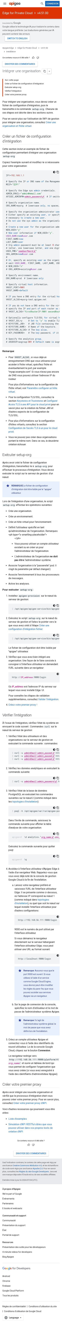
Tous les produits (10, 1295)
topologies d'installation (25, 801)
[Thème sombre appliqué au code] (54, 172)
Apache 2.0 (38, 1168)
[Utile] (33, 57)
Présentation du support (13, 1225)
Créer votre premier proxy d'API (29, 1103)
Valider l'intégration (48, 699)
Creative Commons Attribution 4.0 (27, 1165)
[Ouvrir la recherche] (42, 3)
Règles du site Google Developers (34, 1171)
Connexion (52, 3)
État (4, 1230)
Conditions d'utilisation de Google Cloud (22, 1311)
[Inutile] (38, 57)
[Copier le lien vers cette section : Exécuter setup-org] (34, 455)
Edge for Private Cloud (17, 13)
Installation (11, 51)
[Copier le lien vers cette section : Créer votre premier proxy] (44, 1085)
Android (6, 1276)
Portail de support (10, 1235)
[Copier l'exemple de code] (58, 172)
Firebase (6, 1286)
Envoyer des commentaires (20, 64)
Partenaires (8, 1203)
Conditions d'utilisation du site (43, 1306)
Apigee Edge (8, 48)
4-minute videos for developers (17, 1252)
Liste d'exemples (17, 1118)
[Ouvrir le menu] (5, 3)
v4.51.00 (42, 13)
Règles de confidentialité (14, 1306)
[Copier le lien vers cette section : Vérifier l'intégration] (35, 715)
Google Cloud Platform (13, 1290)
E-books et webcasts (12, 1208)
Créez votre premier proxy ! (22, 704)
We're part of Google (12, 1194)
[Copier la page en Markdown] (44, 71)
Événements (8, 1198)
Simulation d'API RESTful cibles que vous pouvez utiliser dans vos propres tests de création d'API (30, 1128)
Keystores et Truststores (30, 400)
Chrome (6, 1281)
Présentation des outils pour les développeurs (24, 1247)
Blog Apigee (8, 1257)
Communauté (9, 1220)
